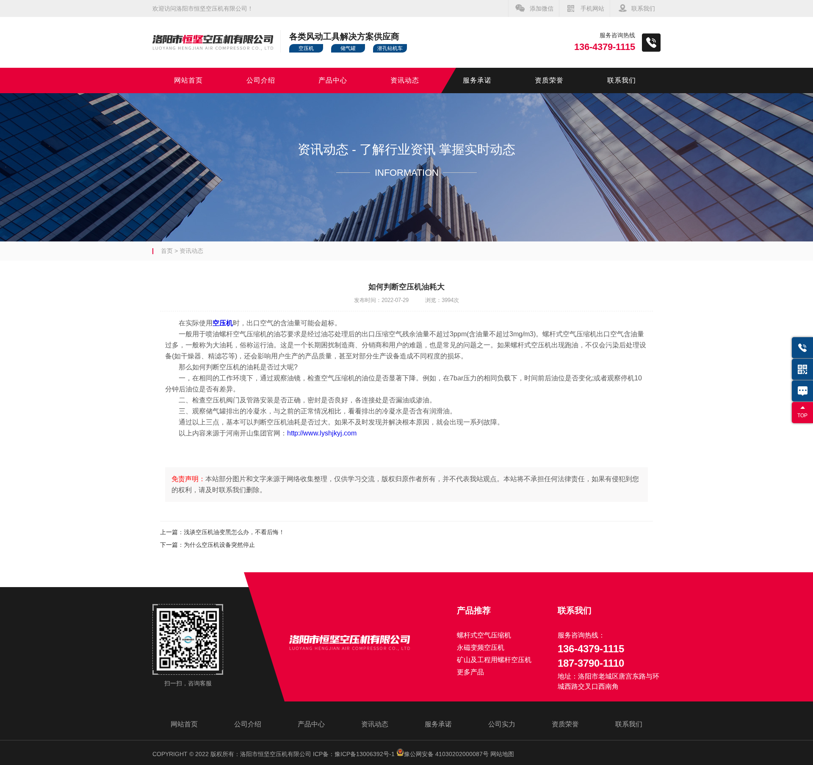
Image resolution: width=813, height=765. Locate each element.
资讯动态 (404, 80)
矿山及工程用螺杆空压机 (494, 659)
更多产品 (470, 672)
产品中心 (332, 80)
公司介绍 (260, 80)
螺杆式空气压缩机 (484, 635)
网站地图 (502, 754)
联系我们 (643, 8)
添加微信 (541, 8)
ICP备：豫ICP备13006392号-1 (354, 754)
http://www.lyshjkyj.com (322, 433)
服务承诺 (477, 80)
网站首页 (188, 80)
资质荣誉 (549, 80)
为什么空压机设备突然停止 (219, 544)
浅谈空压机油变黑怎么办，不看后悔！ (234, 532)
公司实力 (501, 724)
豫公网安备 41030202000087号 (446, 754)
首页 (167, 250)
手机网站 (592, 8)
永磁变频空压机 (480, 647)
